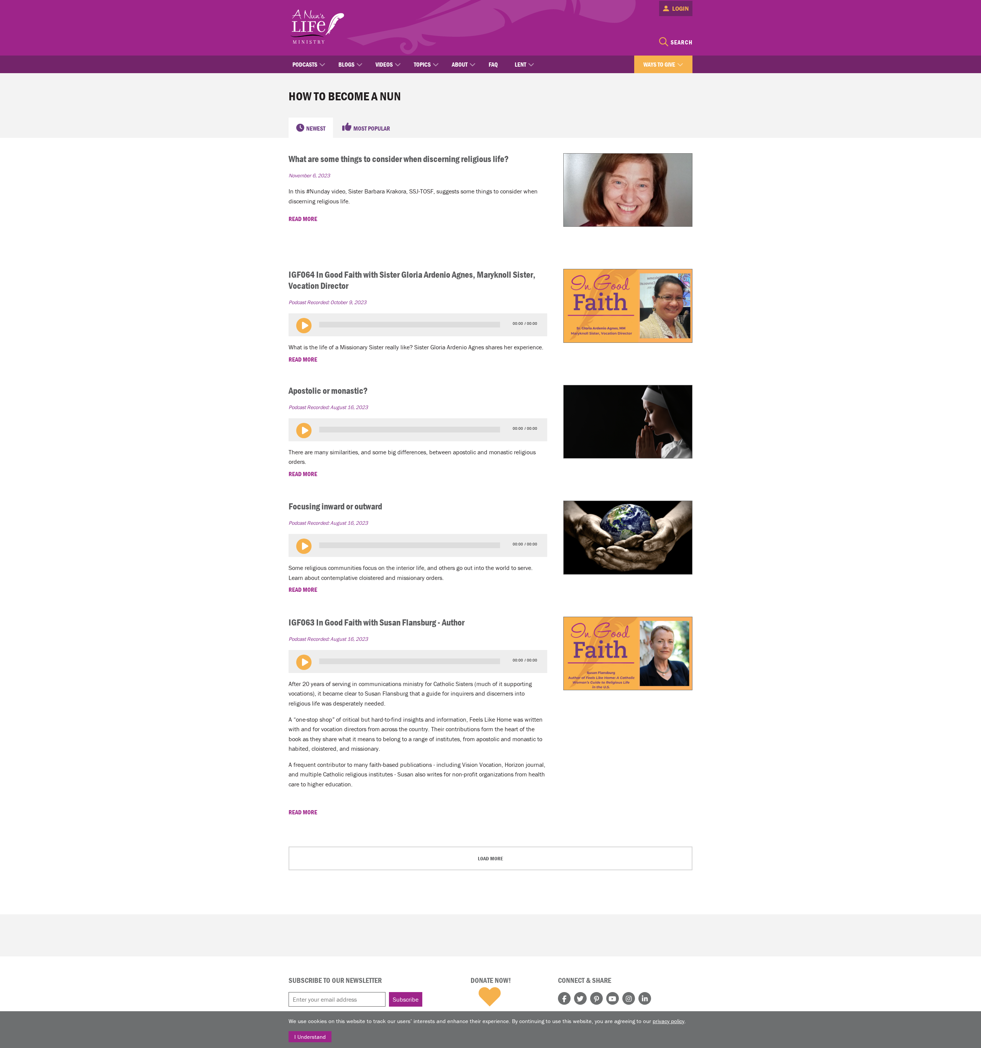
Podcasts (304, 64)
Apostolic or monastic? (328, 390)
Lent (520, 64)
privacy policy (668, 1021)
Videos (384, 64)
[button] (304, 325)
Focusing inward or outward (335, 506)
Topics (422, 64)
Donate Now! (491, 980)
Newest (315, 128)
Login (680, 8)
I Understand (310, 1036)
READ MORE (303, 219)
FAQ (493, 64)
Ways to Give (659, 64)
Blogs (346, 64)
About (460, 64)
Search (681, 42)
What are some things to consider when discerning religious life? (399, 158)
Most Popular (371, 128)
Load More (490, 858)
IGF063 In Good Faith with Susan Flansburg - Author (376, 622)
